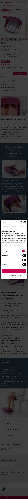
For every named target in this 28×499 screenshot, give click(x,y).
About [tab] (23, 226)
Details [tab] (14, 226)
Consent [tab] (5, 226)
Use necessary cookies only (14, 275)
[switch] (24, 255)
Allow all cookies (14, 271)
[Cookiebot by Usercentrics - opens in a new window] (20, 222)
